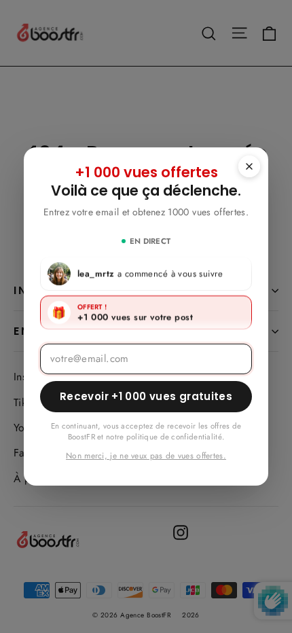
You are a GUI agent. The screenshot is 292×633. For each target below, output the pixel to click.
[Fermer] (249, 166)
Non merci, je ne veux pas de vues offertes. (146, 456)
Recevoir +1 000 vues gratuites (146, 396)
